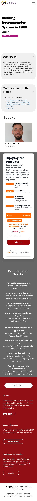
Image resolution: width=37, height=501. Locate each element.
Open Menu (34, 3)
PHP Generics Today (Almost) (17, 100)
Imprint (27, 493)
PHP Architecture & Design (19, 303)
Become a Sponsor (13, 441)
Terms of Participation (13, 496)
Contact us (28, 496)
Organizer (10, 493)
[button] (18, 385)
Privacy (19, 493)
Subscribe (11, 473)
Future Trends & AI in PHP (18, 353)
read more (10, 108)
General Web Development (18, 293)
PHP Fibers (10, 106)
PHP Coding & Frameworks (10, 36)
